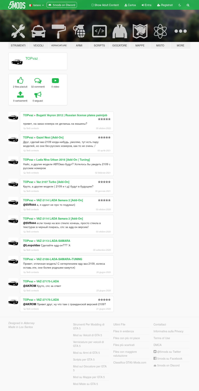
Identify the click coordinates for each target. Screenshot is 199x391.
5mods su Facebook (169, 358)
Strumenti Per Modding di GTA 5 (88, 326)
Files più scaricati (123, 345)
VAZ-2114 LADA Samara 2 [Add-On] (59, 200)
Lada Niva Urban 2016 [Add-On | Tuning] (63, 159)
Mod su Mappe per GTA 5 (89, 377)
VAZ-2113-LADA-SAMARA (53, 241)
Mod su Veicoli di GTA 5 (87, 335)
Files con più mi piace (126, 338)
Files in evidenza (123, 331)
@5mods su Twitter (168, 352)
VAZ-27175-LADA (47, 281)
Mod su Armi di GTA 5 (86, 353)
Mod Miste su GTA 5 (85, 384)
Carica (131, 5)
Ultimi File (119, 324)
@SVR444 (29, 205)
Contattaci (160, 324)
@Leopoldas (31, 245)
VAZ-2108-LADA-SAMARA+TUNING (59, 259)
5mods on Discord (168, 365)
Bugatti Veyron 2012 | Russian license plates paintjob (71, 115)
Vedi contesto (32, 128)
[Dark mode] (180, 5)
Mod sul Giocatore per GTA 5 (89, 368)
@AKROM (29, 286)
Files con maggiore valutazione (125, 353)
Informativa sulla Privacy (168, 331)
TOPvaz (31, 58)
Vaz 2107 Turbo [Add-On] (52, 182)
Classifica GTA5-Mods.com (129, 362)
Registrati (166, 5)
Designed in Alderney (21, 323)
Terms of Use (162, 338)
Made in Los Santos (20, 327)
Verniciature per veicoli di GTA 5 (88, 344)
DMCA (157, 345)
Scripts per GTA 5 (84, 359)
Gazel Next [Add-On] (50, 137)
